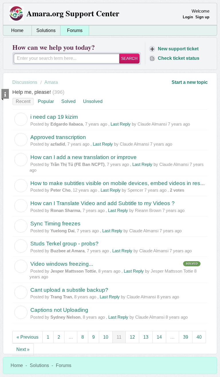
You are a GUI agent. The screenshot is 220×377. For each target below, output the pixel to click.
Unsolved (93, 101)
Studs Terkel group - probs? (64, 244)
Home (17, 30)
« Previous (27, 337)
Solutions (46, 30)
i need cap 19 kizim (54, 117)
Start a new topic (190, 82)
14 (159, 337)
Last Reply (121, 124)
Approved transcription (58, 137)
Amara (51, 82)
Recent (23, 101)
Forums (74, 30)
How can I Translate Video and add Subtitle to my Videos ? (102, 203)
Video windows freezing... (61, 264)
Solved (68, 101)
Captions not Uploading (59, 310)
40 (199, 337)
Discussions (24, 82)
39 (185, 337)
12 (132, 337)
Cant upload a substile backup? (69, 290)
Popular (46, 101)
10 (105, 337)
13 (145, 337)
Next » (23, 349)
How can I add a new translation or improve (83, 157)
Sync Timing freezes (55, 224)
